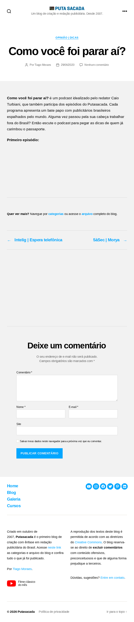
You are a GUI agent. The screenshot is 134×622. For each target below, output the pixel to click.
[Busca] (8, 11)
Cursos (14, 505)
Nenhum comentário (96, 64)
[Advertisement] (67, 287)
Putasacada (26, 611)
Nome (20, 406)
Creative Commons (88, 542)
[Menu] (125, 11)
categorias (56, 214)
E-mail (73, 406)
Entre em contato (112, 577)
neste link (54, 547)
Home (12, 485)
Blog (11, 492)
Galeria (13, 499)
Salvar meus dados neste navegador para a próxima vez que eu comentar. (61, 441)
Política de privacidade (54, 611)
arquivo (87, 214)
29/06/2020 (67, 64)
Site (18, 424)
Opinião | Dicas (66, 37)
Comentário (24, 372)
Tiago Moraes (43, 64)
